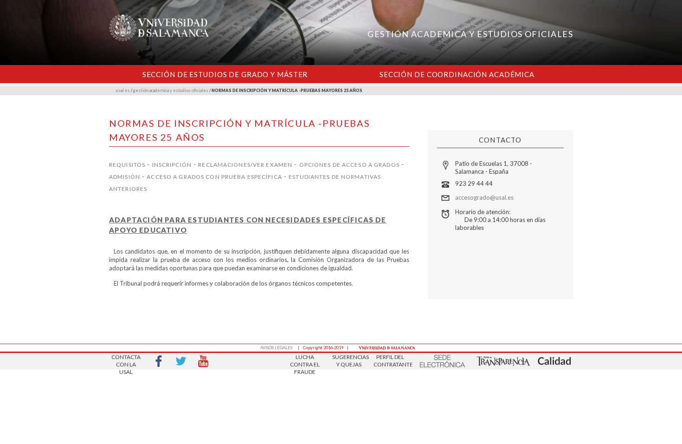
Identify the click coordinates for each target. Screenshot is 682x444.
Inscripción (172, 164)
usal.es (123, 90)
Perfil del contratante (390, 360)
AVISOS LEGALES (276, 347)
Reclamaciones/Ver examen (245, 164)
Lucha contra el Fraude (305, 361)
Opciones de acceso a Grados (349, 164)
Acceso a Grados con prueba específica (214, 176)
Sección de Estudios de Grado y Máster (225, 74)
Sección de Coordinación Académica (457, 74)
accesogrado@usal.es (484, 197)
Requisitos (127, 164)
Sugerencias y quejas (349, 360)
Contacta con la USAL (126, 361)
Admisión (124, 176)
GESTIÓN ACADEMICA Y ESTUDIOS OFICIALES (470, 34)
